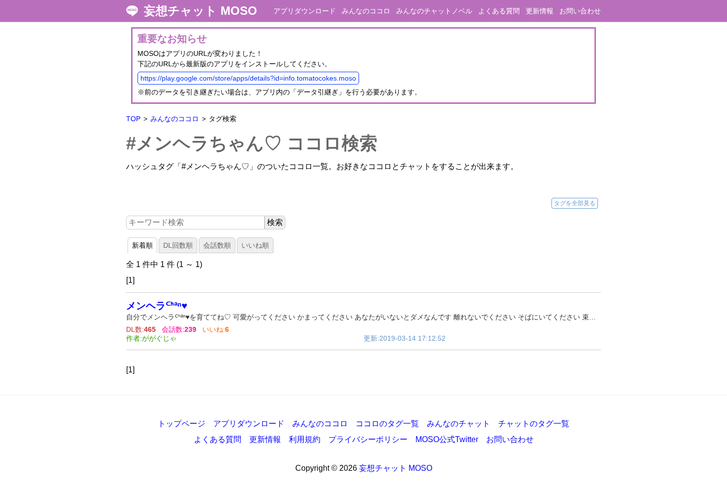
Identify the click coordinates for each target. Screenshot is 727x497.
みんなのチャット (458, 423)
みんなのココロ (366, 11)
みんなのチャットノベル (434, 11)
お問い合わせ (580, 11)
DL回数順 (178, 245)
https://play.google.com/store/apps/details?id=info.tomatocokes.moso (248, 78)
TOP (133, 119)
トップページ (181, 423)
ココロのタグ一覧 (387, 423)
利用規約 (304, 439)
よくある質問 (499, 11)
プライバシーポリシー (368, 439)
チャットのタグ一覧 (533, 423)
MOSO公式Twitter (446, 439)
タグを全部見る (574, 203)
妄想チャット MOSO (200, 11)
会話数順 (217, 245)
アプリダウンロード (304, 11)
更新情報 (539, 11)
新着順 (142, 245)
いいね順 (255, 245)
